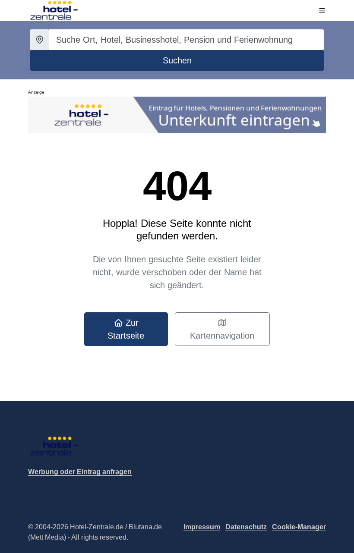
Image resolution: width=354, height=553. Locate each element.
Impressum (201, 527)
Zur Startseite (125, 329)
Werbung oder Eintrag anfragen (80, 471)
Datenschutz (246, 527)
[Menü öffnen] (322, 10)
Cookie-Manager (299, 527)
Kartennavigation (222, 335)
